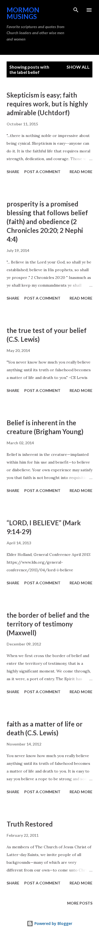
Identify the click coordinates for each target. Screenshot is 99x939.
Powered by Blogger (52, 923)
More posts (79, 903)
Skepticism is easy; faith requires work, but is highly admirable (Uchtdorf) (47, 104)
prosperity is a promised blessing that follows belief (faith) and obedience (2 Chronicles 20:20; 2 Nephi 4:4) (47, 221)
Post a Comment (42, 171)
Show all (78, 66)
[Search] (76, 10)
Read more (81, 171)
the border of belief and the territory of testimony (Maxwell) (48, 624)
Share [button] (13, 171)
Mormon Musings (23, 13)
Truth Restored (30, 824)
